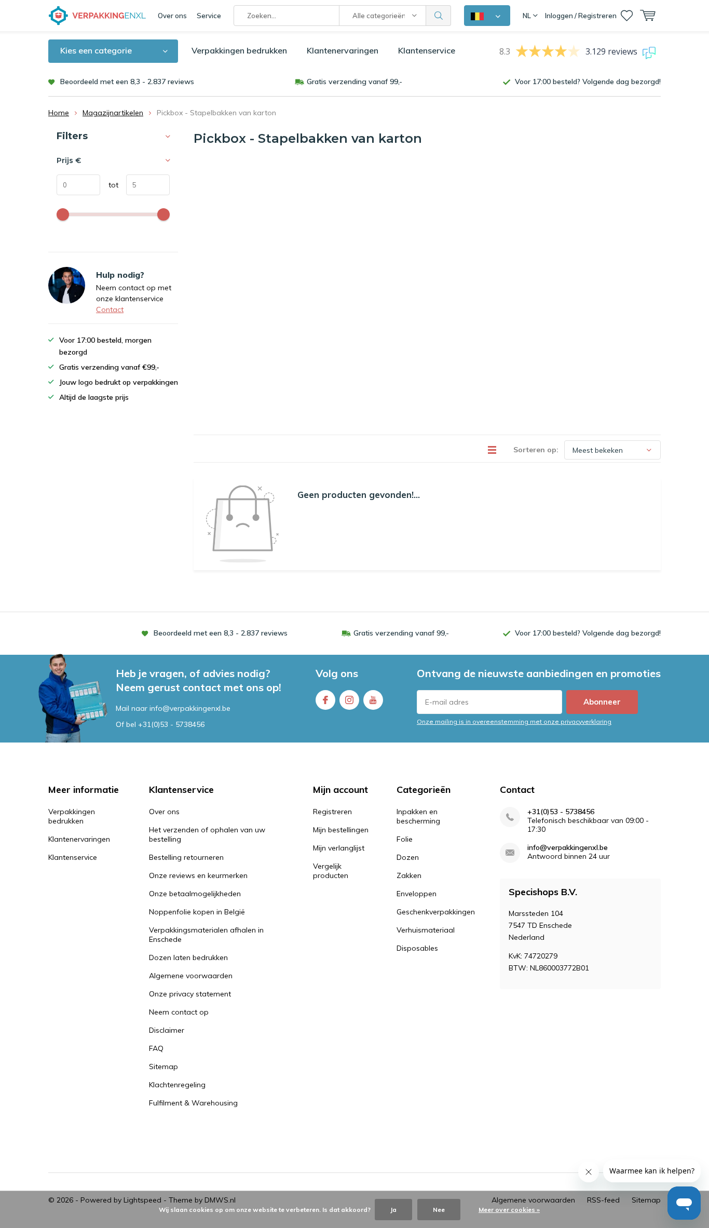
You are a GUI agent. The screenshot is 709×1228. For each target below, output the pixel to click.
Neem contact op (179, 1012)
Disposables (417, 948)
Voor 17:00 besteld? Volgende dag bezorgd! (588, 81)
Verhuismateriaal (426, 930)
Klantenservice (426, 50)
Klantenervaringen (342, 50)
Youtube (373, 700)
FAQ (156, 1048)
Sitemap (163, 1066)
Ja (393, 1209)
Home (58, 112)
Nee (439, 1209)
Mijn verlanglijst (338, 848)
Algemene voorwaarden (191, 975)
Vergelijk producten (330, 870)
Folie (405, 839)
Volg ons (337, 673)
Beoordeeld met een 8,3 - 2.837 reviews (127, 81)
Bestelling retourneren (186, 857)
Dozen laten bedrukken (188, 957)
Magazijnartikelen (113, 112)
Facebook (325, 700)
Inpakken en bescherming (418, 816)
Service (209, 15)
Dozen (408, 857)
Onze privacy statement (190, 993)
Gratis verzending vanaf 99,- (354, 81)
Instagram (349, 700)
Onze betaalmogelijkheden (195, 893)
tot (109, 185)
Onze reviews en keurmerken (198, 875)
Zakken (409, 875)
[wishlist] (627, 15)
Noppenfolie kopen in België (197, 911)
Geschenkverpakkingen (436, 911)
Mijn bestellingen (341, 829)
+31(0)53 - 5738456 (171, 724)
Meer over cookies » (509, 1209)
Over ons (172, 15)
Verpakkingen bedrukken (239, 50)
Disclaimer (166, 1030)
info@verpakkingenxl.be (567, 847)
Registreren (332, 811)
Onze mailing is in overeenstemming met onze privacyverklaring (514, 721)
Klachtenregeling (177, 1084)
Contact (110, 309)
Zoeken (438, 15)
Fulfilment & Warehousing (193, 1103)
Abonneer (602, 702)
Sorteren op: (535, 449)
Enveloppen (417, 893)
